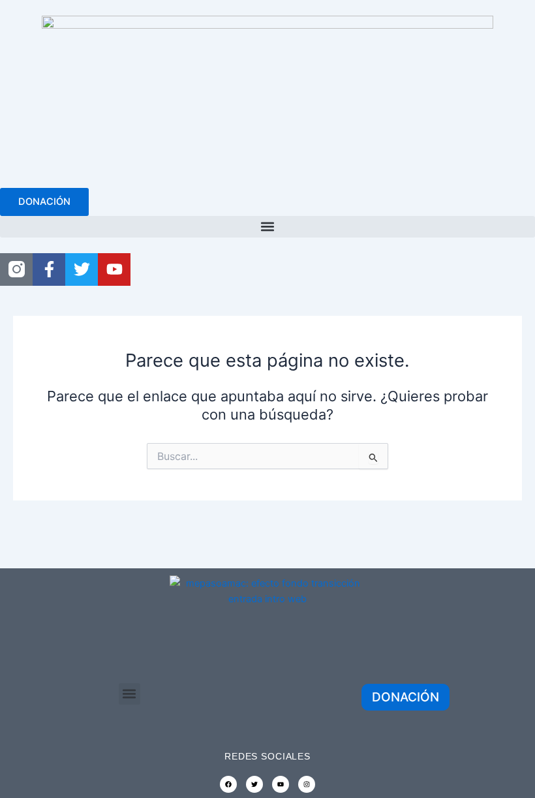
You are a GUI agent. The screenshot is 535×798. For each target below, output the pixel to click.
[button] (267, 227)
